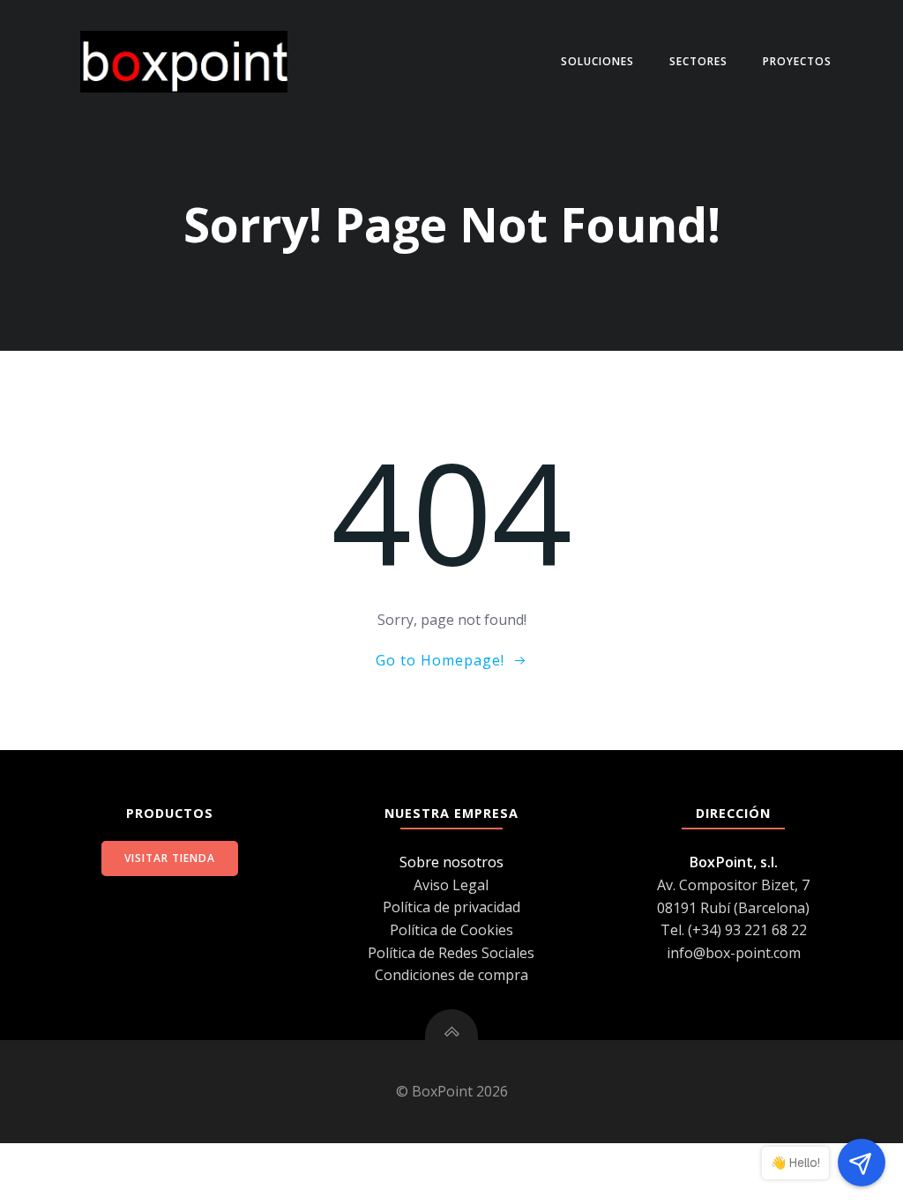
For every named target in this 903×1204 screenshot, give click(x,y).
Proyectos (797, 61)
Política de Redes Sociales (451, 952)
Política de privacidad (451, 907)
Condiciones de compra (451, 975)
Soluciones (597, 61)
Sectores (698, 61)
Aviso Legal (451, 885)
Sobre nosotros (451, 862)
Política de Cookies (451, 930)
